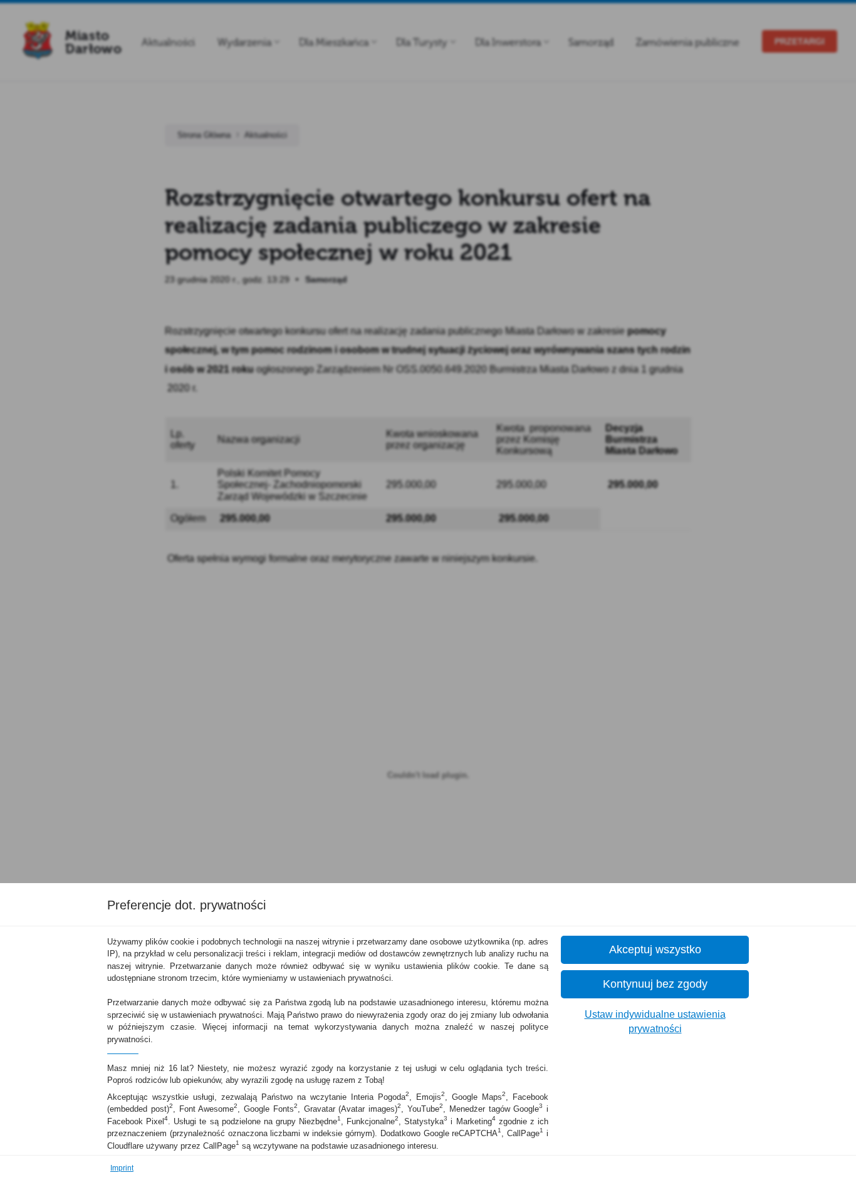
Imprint (121, 1168)
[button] (655, 950)
